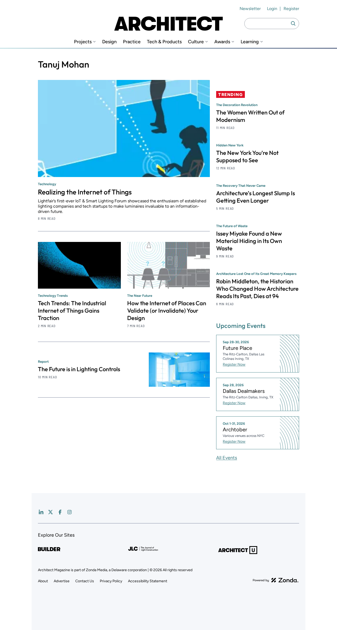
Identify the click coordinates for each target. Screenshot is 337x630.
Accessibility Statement (147, 581)
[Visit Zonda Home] (275, 580)
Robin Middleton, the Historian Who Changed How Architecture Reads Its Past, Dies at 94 (257, 289)
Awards (222, 42)
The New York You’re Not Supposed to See (247, 156)
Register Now (234, 364)
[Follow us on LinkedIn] (41, 512)
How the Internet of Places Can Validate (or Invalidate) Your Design (166, 310)
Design (109, 42)
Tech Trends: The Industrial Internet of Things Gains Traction (72, 310)
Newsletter (250, 8)
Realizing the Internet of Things (85, 192)
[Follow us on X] (50, 512)
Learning (250, 42)
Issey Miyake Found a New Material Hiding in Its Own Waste (249, 241)
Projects (83, 42)
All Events (226, 458)
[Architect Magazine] (168, 23)
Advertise (62, 581)
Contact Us (84, 581)
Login (272, 8)
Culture (196, 42)
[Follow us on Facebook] (60, 512)
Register (291, 8)
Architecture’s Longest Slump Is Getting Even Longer (255, 196)
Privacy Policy (111, 581)
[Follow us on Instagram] (69, 512)
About (43, 581)
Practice (132, 42)
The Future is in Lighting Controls (79, 369)
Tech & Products (164, 42)
